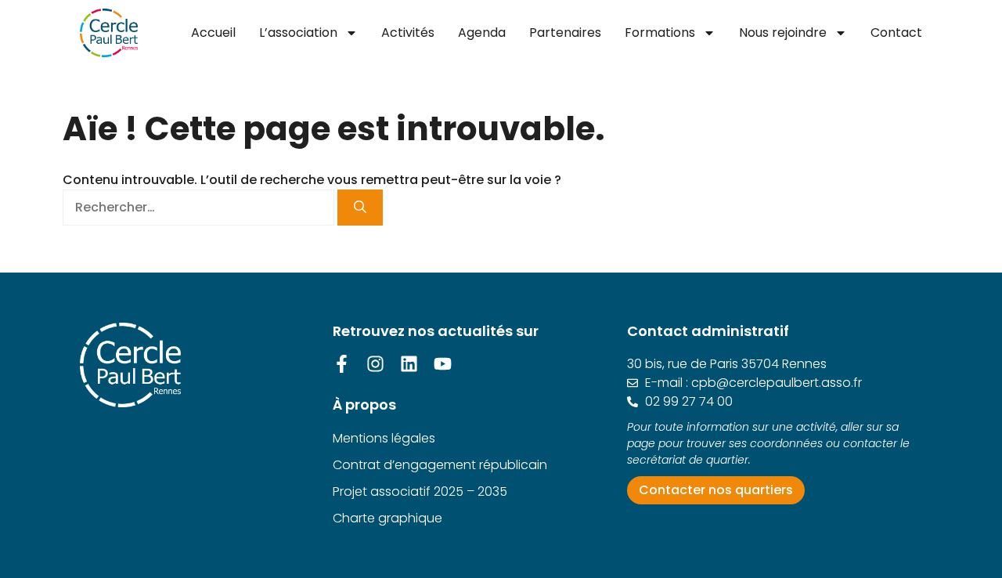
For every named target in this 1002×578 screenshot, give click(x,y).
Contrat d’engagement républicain (440, 465)
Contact (896, 32)
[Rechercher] (360, 208)
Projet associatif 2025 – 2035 (420, 491)
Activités (407, 32)
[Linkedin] (409, 364)
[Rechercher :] (200, 207)
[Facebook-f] (342, 364)
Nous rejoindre (783, 32)
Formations (660, 32)
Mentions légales (384, 438)
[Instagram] (375, 364)
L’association (298, 32)
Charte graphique (387, 518)
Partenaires (565, 32)
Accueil (213, 32)
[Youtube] (443, 364)
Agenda (482, 32)
